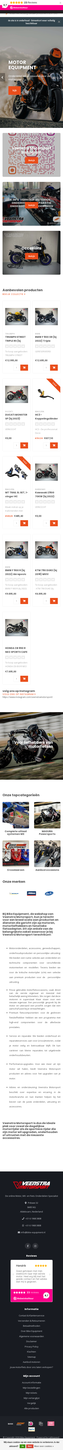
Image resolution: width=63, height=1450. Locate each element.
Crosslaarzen (9, 841)
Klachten (31, 1351)
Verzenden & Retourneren (31, 1320)
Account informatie (31, 1382)
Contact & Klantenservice (31, 1315)
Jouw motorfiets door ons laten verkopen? (31, 1367)
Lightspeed (54, 1437)
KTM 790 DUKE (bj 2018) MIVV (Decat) (46, 574)
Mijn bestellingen (31, 1387)
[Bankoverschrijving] (10, 1423)
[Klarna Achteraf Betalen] (51, 1423)
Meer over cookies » (44, 1446)
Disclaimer (31, 1341)
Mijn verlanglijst (31, 1398)
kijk (15, 86)
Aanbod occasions (43, 841)
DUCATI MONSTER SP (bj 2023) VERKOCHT (16, 418)
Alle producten (31, 1408)
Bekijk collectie (13, 294)
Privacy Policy (31, 1346)
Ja (22, 1446)
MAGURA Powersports (45, 803)
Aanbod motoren (31, 1361)
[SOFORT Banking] (20, 1423)
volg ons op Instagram (18, 694)
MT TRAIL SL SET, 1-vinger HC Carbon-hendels (16, 496)
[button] (2, 77)
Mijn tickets (31, 1392)
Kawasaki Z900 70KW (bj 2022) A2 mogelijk (44, 496)
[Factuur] (41, 1423)
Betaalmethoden (31, 1325)
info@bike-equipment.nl (33, 1232)
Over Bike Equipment (31, 1331)
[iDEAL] (31, 1423)
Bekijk (31, 160)
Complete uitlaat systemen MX (11, 805)
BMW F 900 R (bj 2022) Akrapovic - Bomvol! (15, 574)
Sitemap (31, 1356)
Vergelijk (31, 1403)
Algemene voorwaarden (31, 1336)
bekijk (31, 205)
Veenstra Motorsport (18, 917)
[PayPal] (31, 1429)
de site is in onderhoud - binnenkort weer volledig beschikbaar (31, 22)
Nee (30, 1446)
